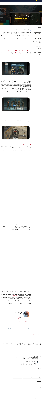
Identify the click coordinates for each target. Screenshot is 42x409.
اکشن (23, 18)
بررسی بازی (36, 3)
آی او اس (25, 3)
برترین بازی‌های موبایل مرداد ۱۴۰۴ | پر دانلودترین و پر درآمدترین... (26, 344)
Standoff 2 (9, 80)
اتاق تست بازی (38, 0)
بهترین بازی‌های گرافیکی (17, 52)
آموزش (30, 3)
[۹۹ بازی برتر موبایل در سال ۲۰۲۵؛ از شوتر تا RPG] (16, 340)
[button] (2, 3)
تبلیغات (34, 0)
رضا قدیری (24, 30)
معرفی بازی (33, 3)
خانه (30, 29)
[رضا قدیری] (30, 30)
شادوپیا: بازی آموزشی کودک (6, 343)
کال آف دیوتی (15, 295)
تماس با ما (32, 0)
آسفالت (13, 38)
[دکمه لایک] (30, 327)
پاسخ (37, 359)
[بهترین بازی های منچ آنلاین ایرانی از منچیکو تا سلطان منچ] (36, 340)
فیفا (20, 53)
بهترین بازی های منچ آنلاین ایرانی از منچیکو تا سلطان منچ (36, 344)
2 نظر (27, 328)
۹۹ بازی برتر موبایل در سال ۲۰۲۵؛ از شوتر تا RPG (16, 344)
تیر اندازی (21, 18)
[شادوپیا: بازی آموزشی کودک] (5, 340)
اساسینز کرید (17, 53)
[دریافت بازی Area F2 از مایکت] (26, 322)
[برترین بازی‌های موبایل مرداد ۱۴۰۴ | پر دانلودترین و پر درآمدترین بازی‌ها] (26, 340)
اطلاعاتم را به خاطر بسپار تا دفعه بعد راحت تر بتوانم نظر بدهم (32, 379)
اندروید (27, 3)
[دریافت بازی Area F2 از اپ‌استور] (20, 322)
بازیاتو (40, 3)
